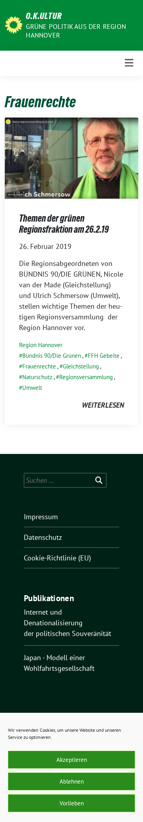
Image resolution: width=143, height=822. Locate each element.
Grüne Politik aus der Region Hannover (76, 31)
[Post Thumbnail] (71, 157)
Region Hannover (40, 345)
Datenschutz (43, 537)
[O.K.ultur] (14, 24)
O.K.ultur (44, 16)
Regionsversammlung (86, 377)
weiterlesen (103, 405)
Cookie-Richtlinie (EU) (57, 557)
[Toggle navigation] (129, 63)
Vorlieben (72, 803)
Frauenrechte (39, 366)
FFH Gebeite (104, 355)
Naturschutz (37, 377)
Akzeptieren (71, 759)
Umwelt (32, 387)
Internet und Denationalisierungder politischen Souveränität (67, 622)
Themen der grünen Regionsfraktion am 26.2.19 (64, 224)
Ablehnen (72, 781)
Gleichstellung (81, 366)
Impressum (41, 516)
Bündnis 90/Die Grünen (51, 355)
